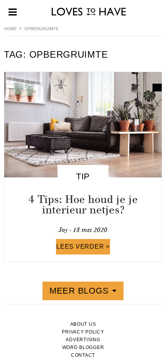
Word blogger (83, 347)
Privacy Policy (83, 332)
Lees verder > (83, 246)
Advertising (83, 339)
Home (10, 28)
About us (83, 324)
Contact (83, 355)
